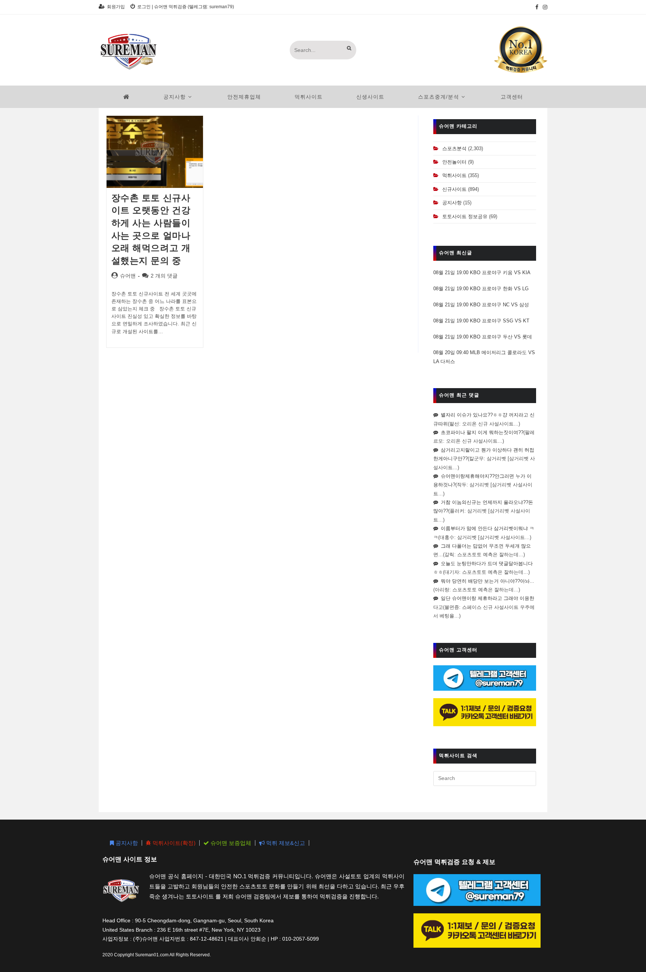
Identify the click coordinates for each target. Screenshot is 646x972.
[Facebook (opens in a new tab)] (537, 7)
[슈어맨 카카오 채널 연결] (484, 712)
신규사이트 (454, 189)
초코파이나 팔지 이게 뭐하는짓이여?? (482, 432)
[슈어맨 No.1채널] (520, 49)
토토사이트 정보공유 (464, 216)
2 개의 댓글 (164, 276)
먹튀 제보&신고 (285, 843)
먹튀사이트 (454, 175)
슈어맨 (128, 276)
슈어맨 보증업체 (230, 843)
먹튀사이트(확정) (173, 843)
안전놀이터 (454, 162)
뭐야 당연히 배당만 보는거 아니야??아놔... (487, 581)
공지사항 (452, 202)
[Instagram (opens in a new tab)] (544, 7)
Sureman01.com (152, 954)
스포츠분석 (454, 148)
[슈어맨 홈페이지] (127, 97)
